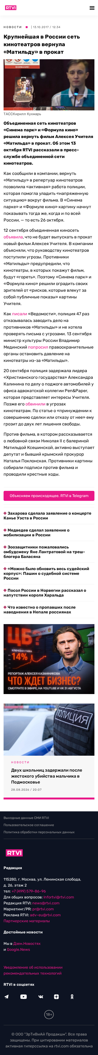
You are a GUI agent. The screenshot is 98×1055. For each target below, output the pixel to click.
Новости (13, 27)
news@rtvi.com (45, 903)
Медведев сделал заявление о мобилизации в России (36, 532)
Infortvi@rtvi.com (59, 897)
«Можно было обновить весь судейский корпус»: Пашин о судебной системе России (46, 573)
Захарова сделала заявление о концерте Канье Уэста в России (47, 515)
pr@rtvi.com (43, 909)
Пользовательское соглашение (29, 825)
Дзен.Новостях (27, 943)
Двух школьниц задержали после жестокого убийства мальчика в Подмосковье (46, 776)
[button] (92, 8)
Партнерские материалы (27, 921)
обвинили (35, 404)
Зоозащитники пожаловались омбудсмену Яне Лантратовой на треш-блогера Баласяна (44, 552)
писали (19, 313)
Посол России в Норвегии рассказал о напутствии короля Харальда (45, 592)
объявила (13, 237)
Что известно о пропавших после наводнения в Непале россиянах (40, 609)
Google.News (18, 949)
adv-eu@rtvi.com (45, 915)
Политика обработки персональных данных (39, 832)
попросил (38, 347)
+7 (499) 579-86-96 (29, 891)
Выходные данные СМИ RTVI (26, 818)
